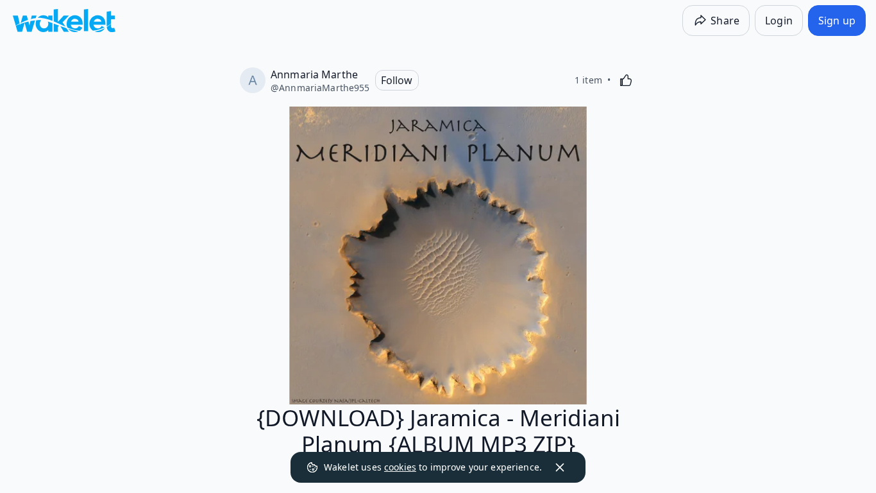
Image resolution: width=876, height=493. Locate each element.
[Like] (626, 80)
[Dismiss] (560, 467)
